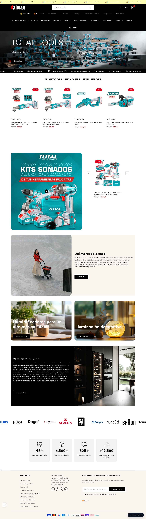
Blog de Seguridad (26, 484)
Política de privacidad (27, 497)
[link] (41, 321)
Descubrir (18, 61)
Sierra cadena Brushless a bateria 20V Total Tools (119, 123)
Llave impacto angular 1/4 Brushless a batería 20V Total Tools (56, 123)
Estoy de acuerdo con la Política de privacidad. (100, 494)
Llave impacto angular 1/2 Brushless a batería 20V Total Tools (24, 123)
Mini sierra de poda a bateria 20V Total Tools (88, 123)
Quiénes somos (25, 480)
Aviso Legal (24, 487)
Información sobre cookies (29, 506)
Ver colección (20, 336)
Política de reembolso (27, 503)
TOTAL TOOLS (16, 119)
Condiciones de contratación (29, 493)
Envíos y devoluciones (27, 500)
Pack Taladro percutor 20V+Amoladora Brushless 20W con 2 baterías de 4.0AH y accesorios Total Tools (107, 193)
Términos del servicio (27, 490)
